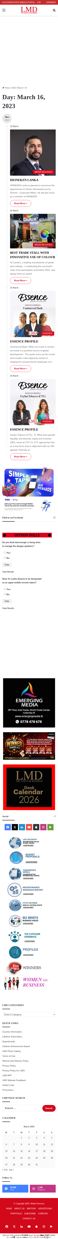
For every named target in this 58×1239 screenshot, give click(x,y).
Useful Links (8, 1085)
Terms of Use (8, 1056)
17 (37, 1151)
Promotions (7, 1090)
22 (21, 1158)
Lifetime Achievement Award (16, 1046)
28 (14, 1164)
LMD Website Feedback (14, 1080)
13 (6, 1151)
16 (29, 1151)
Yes (8, 553)
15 (21, 1151)
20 (6, 1158)
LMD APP (7, 1075)
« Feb (4, 1170)
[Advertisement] (29, 53)
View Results (8, 572)
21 (14, 1158)
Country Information (12, 1032)
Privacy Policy (9, 1066)
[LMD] (29, 10)
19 (52, 1151)
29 (21, 1164)
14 (14, 1151)
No (8, 558)
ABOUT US (19, 1208)
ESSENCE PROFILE (24, 341)
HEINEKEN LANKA (24, 180)
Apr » (11, 1170)
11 (44, 1144)
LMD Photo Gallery (11, 1051)
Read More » (20, 203)
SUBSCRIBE (30, 1213)
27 (6, 1164)
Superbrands (8, 1041)
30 (29, 1164)
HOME (9, 1208)
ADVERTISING (45, 1208)
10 (37, 1144)
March (20, 88)
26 (52, 1158)
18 (44, 1151)
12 (52, 1144)
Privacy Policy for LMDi (13, 1070)
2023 (14, 88)
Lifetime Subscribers (12, 1036)
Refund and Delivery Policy (15, 1061)
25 (44, 1158)
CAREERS (43, 1213)
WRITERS (31, 1208)
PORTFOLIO (16, 1213)
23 (29, 1158)
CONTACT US (29, 1218)
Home (7, 88)
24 (37, 1158)
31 (37, 1164)
